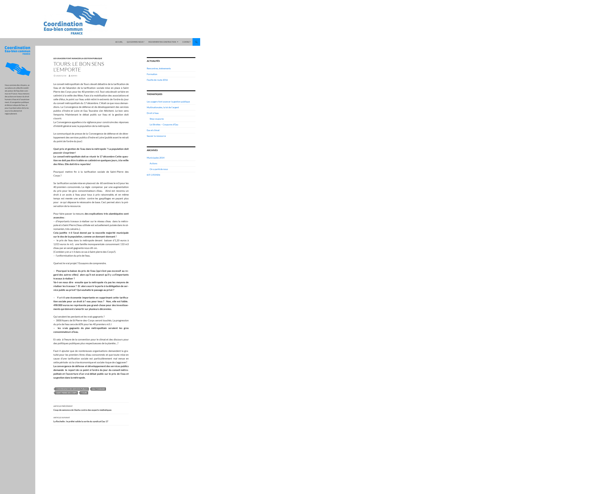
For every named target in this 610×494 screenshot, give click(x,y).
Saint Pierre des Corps (66, 393)
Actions (153, 163)
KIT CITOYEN (153, 174)
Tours (84, 393)
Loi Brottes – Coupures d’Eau (164, 124)
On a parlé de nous (159, 169)
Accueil (119, 42)
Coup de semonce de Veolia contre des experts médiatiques (82, 408)
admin (74, 75)
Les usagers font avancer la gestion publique (77, 58)
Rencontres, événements (159, 68)
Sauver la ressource (156, 136)
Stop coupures (157, 118)
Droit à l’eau (153, 113)
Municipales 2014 (155, 157)
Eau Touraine (98, 389)
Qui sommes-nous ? (135, 42)
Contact (186, 42)
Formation (152, 74)
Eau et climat (153, 130)
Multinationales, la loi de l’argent (163, 107)
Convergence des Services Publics (72, 389)
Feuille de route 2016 (157, 79)
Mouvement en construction (162, 42)
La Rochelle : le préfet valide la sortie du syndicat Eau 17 (80, 419)
